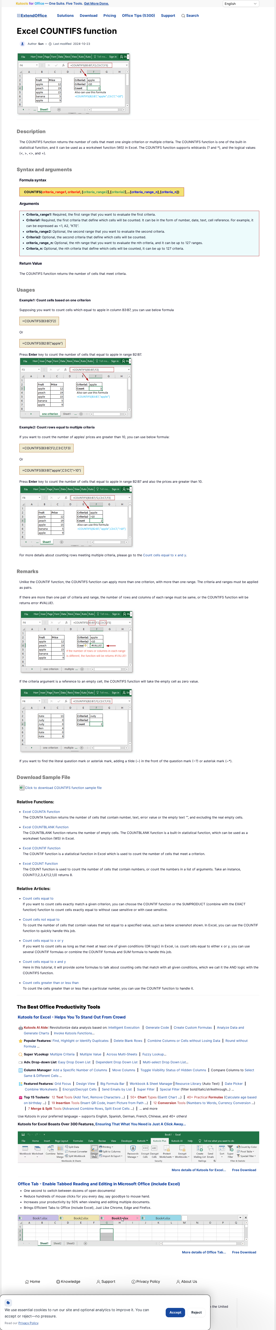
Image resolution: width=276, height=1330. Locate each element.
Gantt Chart (168, 1097)
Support (168, 15)
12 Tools (62, 1097)
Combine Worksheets (41, 1089)
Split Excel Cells (117, 1108)
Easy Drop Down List (74, 1062)
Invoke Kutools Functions (73, 1033)
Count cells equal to (38, 898)
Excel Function (41, 812)
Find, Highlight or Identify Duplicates (81, 1041)
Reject (196, 1312)
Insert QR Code (93, 1103)
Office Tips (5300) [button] (138, 15)
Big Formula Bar (112, 1084)
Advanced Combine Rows (83, 1108)
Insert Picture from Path (125, 1103)
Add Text (81, 1097)
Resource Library (188, 1084)
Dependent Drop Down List (117, 1062)
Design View (85, 1084)
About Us (189, 1281)
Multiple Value (91, 1054)
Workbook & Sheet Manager (151, 1084)
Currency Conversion (234, 1103)
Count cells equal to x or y (43, 940)
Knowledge (70, 1281)
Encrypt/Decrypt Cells (80, 1089)
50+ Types (143, 1097)
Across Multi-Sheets (121, 1054)
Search (192, 15)
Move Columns (123, 1070)
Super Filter (146, 1089)
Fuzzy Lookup (153, 1054)
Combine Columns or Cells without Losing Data (183, 1041)
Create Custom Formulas (193, 1027)
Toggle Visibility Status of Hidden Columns (173, 1070)
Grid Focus (63, 1084)
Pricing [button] (109, 15)
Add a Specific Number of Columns (80, 1070)
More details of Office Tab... (204, 1252)
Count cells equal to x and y (164, 555)
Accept (175, 1312)
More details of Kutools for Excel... (199, 1170)
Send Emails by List (117, 1089)
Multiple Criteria (62, 1054)
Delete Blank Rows (128, 1041)
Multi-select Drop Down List (164, 1062)
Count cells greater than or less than (51, 983)
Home (35, 1281)
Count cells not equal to (41, 919)
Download (88, 15)
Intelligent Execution (123, 1027)
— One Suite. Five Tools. (62, 3)
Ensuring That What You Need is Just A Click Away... (140, 1124)
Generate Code (157, 1027)
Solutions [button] (65, 15)
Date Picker (234, 1084)
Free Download (244, 1170)
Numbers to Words (202, 1103)
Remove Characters (105, 1097)
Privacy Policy (148, 1281)
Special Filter (170, 1089)
